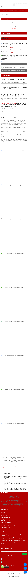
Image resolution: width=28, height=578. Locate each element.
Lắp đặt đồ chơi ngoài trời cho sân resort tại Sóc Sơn (14, 478)
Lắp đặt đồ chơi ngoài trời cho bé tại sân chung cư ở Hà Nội (15, 488)
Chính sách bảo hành (5, 527)
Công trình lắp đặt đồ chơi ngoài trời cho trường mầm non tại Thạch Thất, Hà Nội (13, 534)
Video (2, 514)
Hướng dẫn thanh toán (5, 520)
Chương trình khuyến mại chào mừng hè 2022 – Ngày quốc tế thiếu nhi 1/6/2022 (14, 88)
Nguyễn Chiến (19, 98)
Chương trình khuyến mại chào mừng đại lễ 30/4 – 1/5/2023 (14, 82)
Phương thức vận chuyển (6, 522)
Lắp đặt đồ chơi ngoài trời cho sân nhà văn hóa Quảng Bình (15, 479)
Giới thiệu (3, 512)
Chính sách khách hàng (6, 517)
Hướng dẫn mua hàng (5, 519)
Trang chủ (4, 10)
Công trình (10, 10)
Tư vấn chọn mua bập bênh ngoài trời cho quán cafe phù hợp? (14, 537)
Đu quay (3, 114)
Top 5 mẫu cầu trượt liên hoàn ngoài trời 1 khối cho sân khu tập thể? (13, 543)
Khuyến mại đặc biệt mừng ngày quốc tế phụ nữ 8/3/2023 (14, 84)
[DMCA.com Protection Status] (14, 567)
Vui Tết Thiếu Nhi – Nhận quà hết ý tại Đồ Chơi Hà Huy (13, 79)
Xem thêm (24, 74)
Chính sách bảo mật (5, 524)
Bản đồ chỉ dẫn (4, 515)
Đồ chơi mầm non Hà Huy (8, 103)
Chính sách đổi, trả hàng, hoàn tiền (8, 525)
